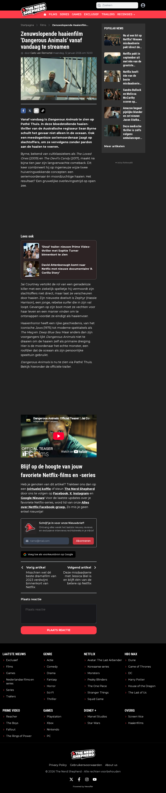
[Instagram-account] (87, 779)
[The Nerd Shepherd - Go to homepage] (34, 5)
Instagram (81, 493)
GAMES (77, 14)
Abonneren (83, 540)
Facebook (60, 493)
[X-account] (71, 779)
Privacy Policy (58, 765)
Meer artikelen (114, 146)
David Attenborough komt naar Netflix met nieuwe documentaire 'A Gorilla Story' (67, 268)
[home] (44, 14)
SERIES (64, 14)
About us (111, 765)
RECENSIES (124, 14)
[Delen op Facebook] (23, 110)
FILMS (53, 14)
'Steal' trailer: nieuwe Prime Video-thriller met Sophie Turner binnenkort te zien (66, 250)
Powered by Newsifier (83, 786)
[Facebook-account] (79, 779)
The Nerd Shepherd (79, 489)
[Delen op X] (29, 110)
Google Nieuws (32, 498)
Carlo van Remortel (41, 53)
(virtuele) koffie (39, 489)
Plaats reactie (58, 630)
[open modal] (143, 5)
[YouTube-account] (95, 779)
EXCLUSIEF (91, 14)
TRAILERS (108, 14)
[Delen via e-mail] (36, 110)
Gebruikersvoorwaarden (86, 765)
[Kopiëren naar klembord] (42, 110)
